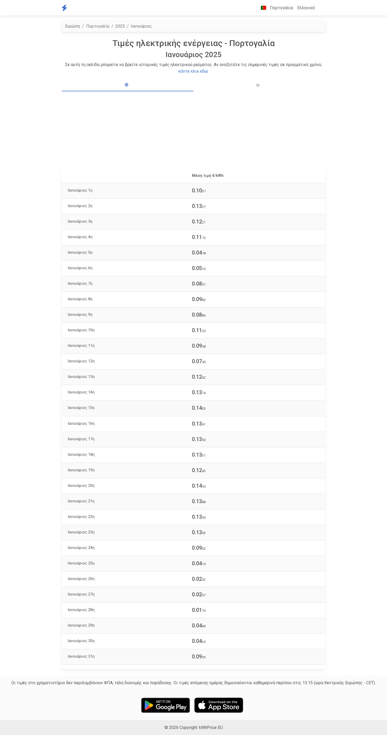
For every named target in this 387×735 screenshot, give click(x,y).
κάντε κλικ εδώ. (193, 71)
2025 (120, 26)
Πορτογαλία (97, 26)
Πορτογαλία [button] (281, 7)
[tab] (128, 85)
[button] (321, 7)
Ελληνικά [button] (306, 7)
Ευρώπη (72, 26)
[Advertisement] (196, 130)
